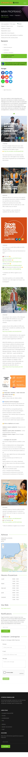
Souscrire (5, 631)
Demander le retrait (7, 59)
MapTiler (14, 571)
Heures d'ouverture (7, 47)
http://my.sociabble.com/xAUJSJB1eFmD (12, 261)
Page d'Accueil (4, 15)
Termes (4, 715)
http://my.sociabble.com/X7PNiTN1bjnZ (12, 258)
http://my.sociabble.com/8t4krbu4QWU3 (12, 265)
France (11, 15)
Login (3, 729)
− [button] (3, 547)
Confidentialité (5, 718)
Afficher (4, 724)
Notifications (6, 50)
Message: (5, 658)
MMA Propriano (15, 560)
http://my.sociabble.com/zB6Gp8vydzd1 (12, 518)
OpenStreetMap (19, 571)
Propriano (17, 15)
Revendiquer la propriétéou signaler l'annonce (8, 56)
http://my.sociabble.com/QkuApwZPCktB (13, 151)
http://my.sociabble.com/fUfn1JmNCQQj (12, 522)
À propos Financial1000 (7, 713)
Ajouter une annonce (7, 727)
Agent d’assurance (7, 90)
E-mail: (4, 651)
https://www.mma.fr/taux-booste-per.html (13, 366)
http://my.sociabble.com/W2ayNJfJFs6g (12, 269)
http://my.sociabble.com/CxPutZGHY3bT (12, 331)
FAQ (3, 720)
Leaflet (10, 571)
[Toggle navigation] (25, 3)
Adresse (5, 44)
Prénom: (5, 644)
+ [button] (3, 545)
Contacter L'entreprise (8, 52)
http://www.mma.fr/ (6, 608)
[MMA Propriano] (14, 558)
